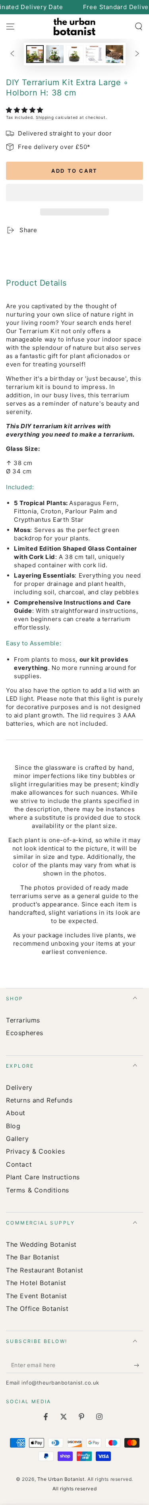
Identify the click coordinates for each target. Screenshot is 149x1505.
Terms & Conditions (37, 1190)
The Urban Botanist (61, 1479)
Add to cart (74, 171)
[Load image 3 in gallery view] (74, 54)
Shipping (45, 117)
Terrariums (23, 1020)
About (15, 1113)
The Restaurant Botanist (44, 1270)
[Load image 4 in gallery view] (94, 54)
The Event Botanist (36, 1296)
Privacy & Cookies (35, 1151)
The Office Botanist (37, 1308)
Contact (19, 1164)
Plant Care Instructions (43, 1177)
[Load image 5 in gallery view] (114, 54)
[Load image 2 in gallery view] (55, 54)
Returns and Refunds (39, 1100)
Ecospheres (24, 1033)
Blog (13, 1126)
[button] (25, 110)
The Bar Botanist (33, 1257)
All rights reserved (74, 1489)
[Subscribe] (138, 1365)
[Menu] (10, 26)
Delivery (19, 1087)
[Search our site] (138, 26)
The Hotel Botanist (36, 1283)
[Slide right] (137, 54)
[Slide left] (12, 54)
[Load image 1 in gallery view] (35, 54)
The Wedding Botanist (41, 1244)
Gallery (17, 1139)
